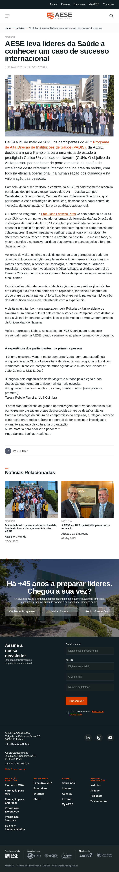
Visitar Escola (59, 611)
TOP (7, 563)
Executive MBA (14, 785)
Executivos (40, 788)
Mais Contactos (13, 769)
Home (8, 28)
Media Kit (9, 865)
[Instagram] (99, 737)
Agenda (67, 793)
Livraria (66, 799)
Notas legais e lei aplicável (65, 865)
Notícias (20, 28)
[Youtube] (110, 737)
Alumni (53, 4)
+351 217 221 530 (19, 743)
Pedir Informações (96, 611)
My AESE (94, 4)
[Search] (111, 16)
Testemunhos (98, 801)
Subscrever (76, 701)
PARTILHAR (20, 451)
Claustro (67, 788)
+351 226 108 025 (19, 763)
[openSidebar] (7, 16)
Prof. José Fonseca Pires (58, 214)
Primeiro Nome (73, 644)
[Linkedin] (88, 737)
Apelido (69, 660)
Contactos (108, 4)
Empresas (79, 4)
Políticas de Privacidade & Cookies (33, 865)
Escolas (65, 4)
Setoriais (38, 793)
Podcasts (96, 796)
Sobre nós (68, 783)
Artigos (95, 790)
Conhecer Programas (22, 611)
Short (36, 799)
